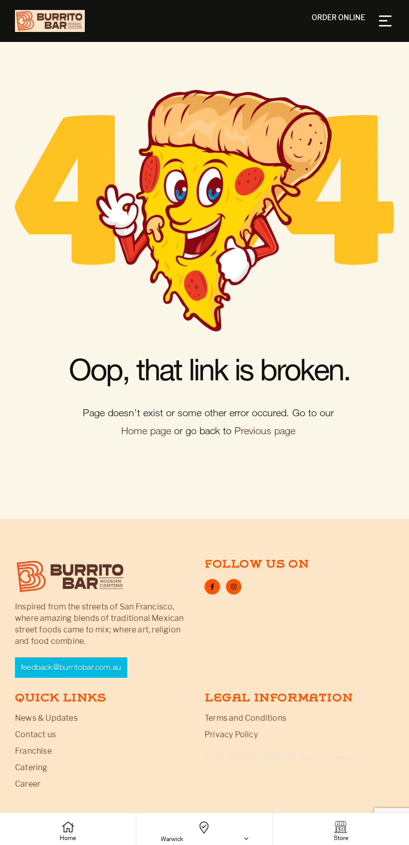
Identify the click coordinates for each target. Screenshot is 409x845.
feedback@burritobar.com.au (71, 667)
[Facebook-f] (212, 586)
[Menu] (386, 20)
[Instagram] (233, 586)
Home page (146, 431)
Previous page (264, 431)
